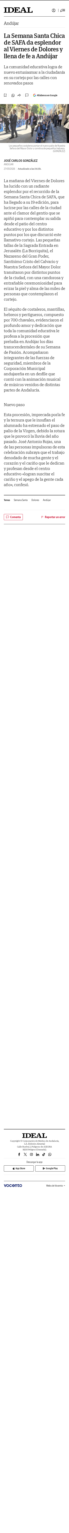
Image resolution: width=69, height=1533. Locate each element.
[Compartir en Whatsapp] (13, 95)
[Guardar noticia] (5, 95)
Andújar (11, 23)
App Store (20, 1168)
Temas (7, 500)
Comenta (15, 517)
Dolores (35, 500)
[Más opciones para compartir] (19, 95)
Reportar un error (55, 517)
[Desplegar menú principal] (62, 10)
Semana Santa (21, 500)
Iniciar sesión (53, 10)
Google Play (52, 1168)
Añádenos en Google (47, 95)
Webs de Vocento (54, 1185)
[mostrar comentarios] (27, 95)
